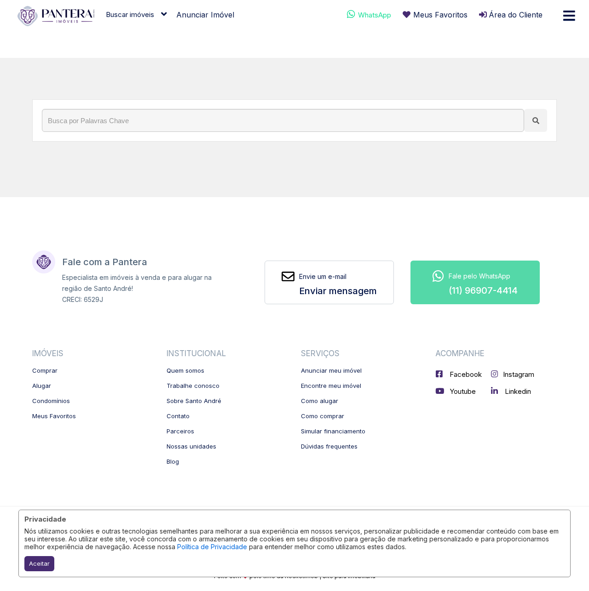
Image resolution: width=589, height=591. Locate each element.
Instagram (518, 374)
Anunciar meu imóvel (331, 370)
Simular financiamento (333, 431)
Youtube (462, 391)
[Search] (535, 120)
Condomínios (51, 400)
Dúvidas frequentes (329, 446)
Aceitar (39, 563)
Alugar (41, 385)
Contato (178, 416)
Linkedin (517, 391)
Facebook (465, 374)
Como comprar (322, 416)
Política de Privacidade (212, 547)
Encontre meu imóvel (331, 385)
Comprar (45, 370)
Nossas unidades (191, 446)
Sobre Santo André (194, 400)
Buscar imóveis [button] (130, 14)
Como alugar (319, 400)
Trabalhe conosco (193, 385)
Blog (173, 461)
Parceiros (180, 431)
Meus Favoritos (54, 416)
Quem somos (185, 370)
